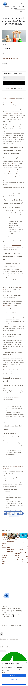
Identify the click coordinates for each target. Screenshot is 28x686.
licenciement (15, 113)
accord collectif (7, 445)
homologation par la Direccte (14, 171)
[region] (14, 673)
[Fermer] (26, 662)
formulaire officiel (8, 303)
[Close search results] (1, 634)
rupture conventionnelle (11, 98)
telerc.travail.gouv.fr (8, 305)
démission (5, 113)
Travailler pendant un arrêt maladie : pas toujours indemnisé (17, 544)
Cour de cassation (17, 196)
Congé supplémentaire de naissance (10, 541)
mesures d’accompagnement (15, 456)
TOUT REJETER (14, 683)
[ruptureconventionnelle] (14, 510)
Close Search (3, 650)
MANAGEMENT (15, 58)
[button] (9, 11)
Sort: (1, 643)
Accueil (3, 27)
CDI (12, 102)
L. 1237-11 (13, 163)
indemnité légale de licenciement (15, 317)
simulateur (18, 397)
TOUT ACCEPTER (14, 675)
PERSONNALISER (14, 679)
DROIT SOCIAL (6, 58)
